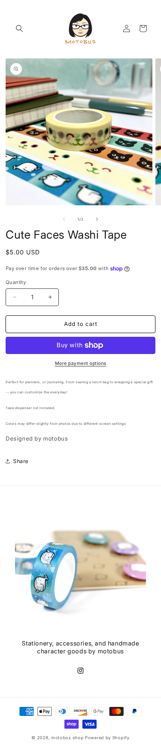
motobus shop (67, 737)
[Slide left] (64, 219)
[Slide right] (97, 219)
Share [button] (20, 461)
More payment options (80, 363)
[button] (19, 28)
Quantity (16, 282)
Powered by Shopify (107, 737)
